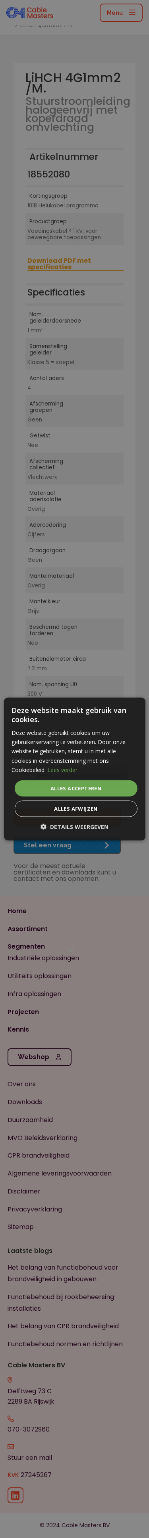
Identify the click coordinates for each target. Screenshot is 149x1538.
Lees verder (62, 769)
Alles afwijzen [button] (76, 808)
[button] (74, 827)
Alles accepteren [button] (75, 788)
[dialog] (74, 769)
